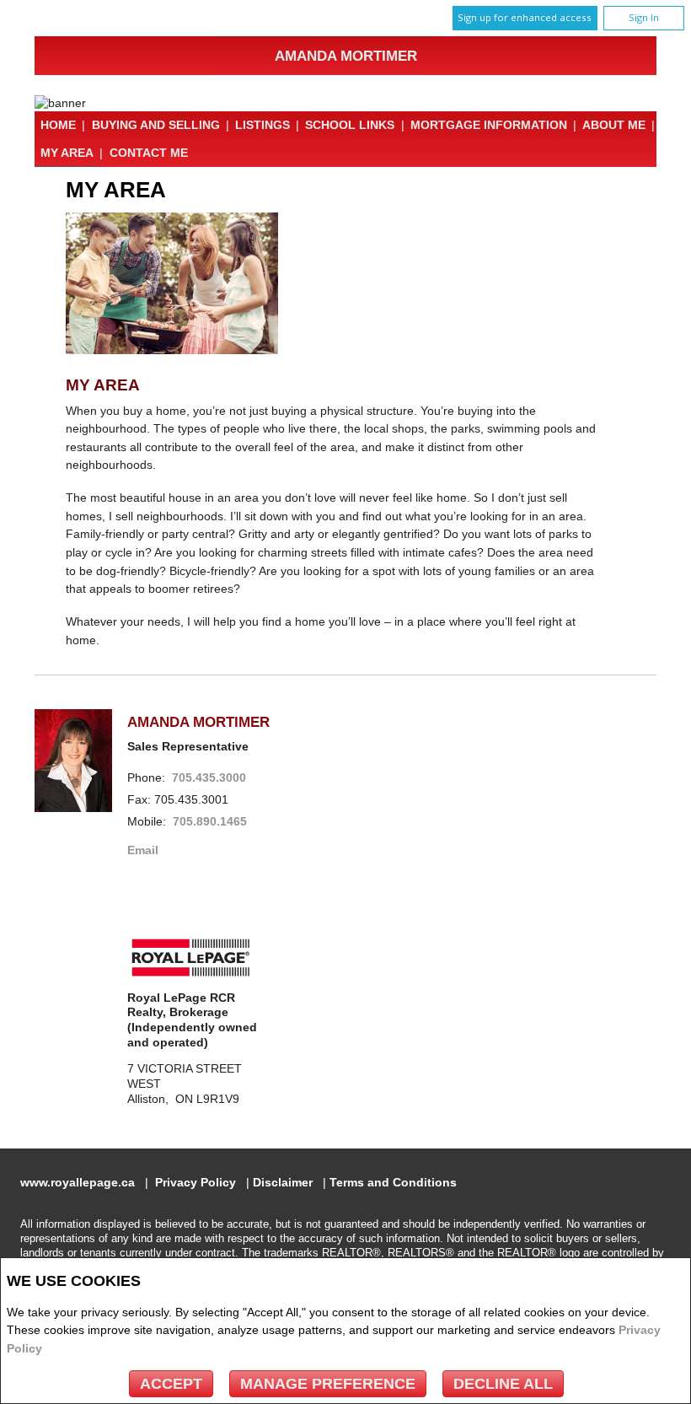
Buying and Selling (156, 125)
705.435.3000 (209, 778)
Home (58, 125)
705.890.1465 (210, 821)
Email (142, 850)
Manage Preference (327, 1383)
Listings (262, 125)
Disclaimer (283, 1182)
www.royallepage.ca (77, 1182)
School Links (349, 125)
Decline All (503, 1383)
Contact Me (149, 152)
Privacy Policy (195, 1182)
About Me (613, 125)
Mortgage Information (488, 125)
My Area (67, 152)
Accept (171, 1383)
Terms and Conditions (393, 1182)
